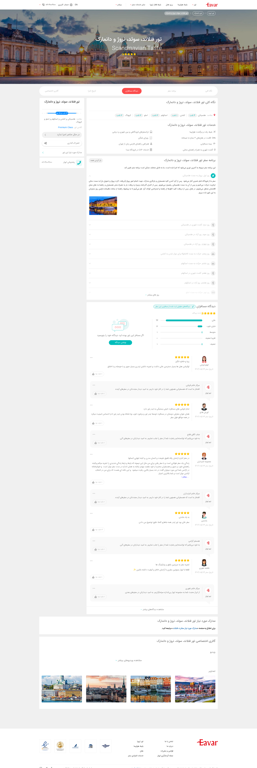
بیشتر (119, 4)
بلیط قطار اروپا (155, 4)
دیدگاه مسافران (131, 91)
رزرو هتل (169, 4)
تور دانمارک (198, 13)
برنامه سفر (172, 91)
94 (157, 320)
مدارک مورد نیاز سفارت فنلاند (185, 628)
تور (195, 4)
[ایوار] (212, 5)
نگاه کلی (208, 91)
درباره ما (170, 746)
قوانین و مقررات (167, 751)
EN (76, 4)
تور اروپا (211, 13)
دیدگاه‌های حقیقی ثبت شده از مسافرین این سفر (173, 306)
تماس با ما (169, 741)
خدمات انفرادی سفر (135, 755)
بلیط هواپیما (182, 4)
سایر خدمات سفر (138, 4)
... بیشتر (185, 477)
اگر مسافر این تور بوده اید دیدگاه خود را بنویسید (120, 335)
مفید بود (98, 373)
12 (157, 326)
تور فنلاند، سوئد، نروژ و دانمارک (177, 13)
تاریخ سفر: (209, 369)
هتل (141, 751)
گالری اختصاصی (51, 91)
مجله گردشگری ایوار (165, 755)
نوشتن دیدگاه (120, 342)
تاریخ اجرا (92, 91)
